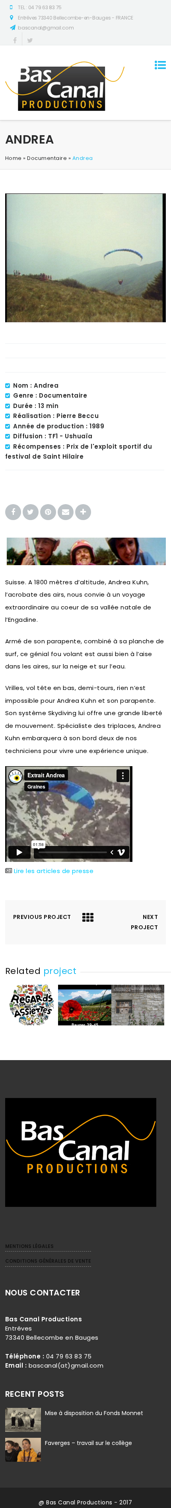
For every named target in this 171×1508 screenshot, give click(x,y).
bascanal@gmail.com (46, 28)
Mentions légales (29, 1246)
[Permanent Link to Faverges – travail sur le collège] (23, 1461)
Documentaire (47, 158)
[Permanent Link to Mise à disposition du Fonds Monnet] (23, 1431)
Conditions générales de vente (48, 1261)
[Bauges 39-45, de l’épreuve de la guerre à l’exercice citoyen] (84, 1023)
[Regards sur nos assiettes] (31, 1023)
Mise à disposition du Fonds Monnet (94, 1413)
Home (13, 158)
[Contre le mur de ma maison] (137, 1023)
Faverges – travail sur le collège (88, 1443)
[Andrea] (85, 320)
